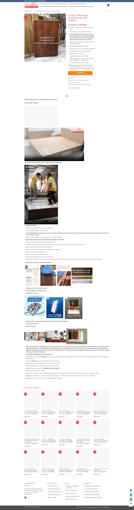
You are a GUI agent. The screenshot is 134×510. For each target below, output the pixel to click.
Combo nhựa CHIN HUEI (90, 489)
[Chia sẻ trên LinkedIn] (77, 88)
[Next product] (105, 11)
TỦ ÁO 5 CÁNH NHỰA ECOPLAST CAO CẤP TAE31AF (83, 469)
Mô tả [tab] (67, 96)
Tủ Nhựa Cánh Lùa (53, 486)
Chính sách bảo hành (81, 507)
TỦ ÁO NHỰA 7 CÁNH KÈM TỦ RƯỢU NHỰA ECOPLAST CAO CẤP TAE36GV (31, 440)
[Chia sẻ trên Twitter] (72, 88)
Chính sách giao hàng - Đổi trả (94, 507)
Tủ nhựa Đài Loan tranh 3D (55, 491)
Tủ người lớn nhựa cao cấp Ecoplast (47, 11)
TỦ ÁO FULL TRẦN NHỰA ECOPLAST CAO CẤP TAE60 (66, 440)
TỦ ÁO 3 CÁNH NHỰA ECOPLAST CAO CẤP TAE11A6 (49, 411)
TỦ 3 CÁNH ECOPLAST (75, 82)
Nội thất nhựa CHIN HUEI (61, 3)
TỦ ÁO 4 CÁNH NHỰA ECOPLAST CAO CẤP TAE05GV (66, 469)
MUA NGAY (27, 416)
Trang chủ (28, 11)
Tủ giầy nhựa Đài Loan (54, 489)
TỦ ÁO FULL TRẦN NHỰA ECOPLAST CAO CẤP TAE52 (48, 469)
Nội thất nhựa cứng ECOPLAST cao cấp (82, 84)
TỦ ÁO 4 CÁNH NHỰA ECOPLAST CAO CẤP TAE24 (31, 469)
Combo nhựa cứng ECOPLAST (92, 486)
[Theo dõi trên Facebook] (25, 498)
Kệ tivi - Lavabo (52, 497)
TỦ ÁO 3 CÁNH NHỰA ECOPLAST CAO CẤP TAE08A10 (66, 411)
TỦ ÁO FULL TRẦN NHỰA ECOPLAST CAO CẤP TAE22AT (101, 411)
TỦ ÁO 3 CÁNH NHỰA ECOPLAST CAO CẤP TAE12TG (101, 440)
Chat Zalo (131, 496)
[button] (108, 5)
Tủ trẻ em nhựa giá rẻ (71, 490)
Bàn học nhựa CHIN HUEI (72, 496)
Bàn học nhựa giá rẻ (71, 499)
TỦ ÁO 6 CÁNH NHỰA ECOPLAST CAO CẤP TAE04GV (83, 411)
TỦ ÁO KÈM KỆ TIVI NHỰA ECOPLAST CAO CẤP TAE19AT (31, 411)
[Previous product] (108, 11)
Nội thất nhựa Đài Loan (46, 3)
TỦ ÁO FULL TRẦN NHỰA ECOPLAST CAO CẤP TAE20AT (49, 440)
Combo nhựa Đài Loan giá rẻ (92, 491)
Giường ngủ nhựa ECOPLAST (92, 494)
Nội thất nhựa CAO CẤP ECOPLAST (78, 3)
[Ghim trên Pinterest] (74, 88)
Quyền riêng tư (106, 507)
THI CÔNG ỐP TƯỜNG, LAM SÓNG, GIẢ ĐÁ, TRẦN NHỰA (80, 6)
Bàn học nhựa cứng (71, 493)
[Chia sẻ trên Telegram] (79, 88)
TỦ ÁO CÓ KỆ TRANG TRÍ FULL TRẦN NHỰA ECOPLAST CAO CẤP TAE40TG (83, 440)
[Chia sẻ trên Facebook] (69, 88)
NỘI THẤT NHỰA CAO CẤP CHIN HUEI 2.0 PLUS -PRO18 (53, 6)
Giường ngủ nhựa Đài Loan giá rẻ (93, 497)
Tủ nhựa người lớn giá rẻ (54, 494)
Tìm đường (131, 492)
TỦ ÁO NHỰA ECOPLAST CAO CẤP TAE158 (101, 469)
